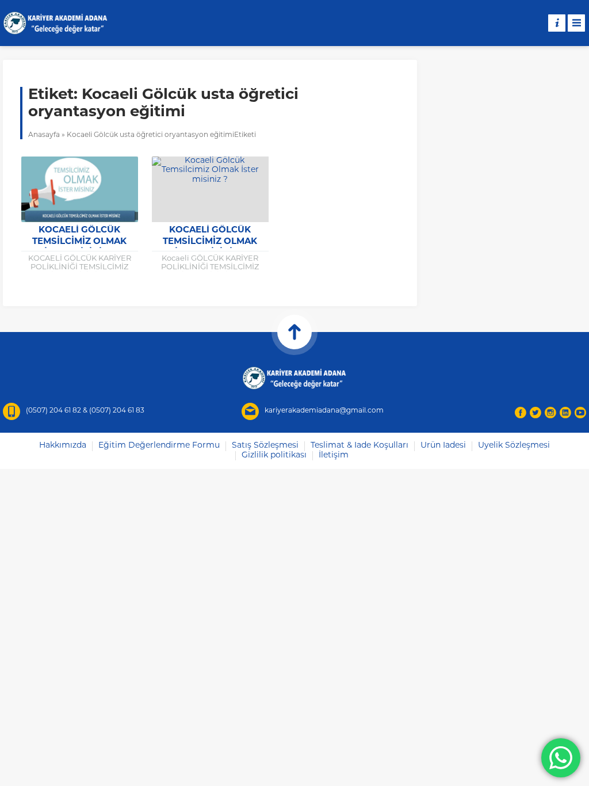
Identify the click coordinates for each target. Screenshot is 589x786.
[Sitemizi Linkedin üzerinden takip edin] (565, 412)
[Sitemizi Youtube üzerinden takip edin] (580, 412)
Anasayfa (44, 135)
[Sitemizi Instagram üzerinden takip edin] (550, 412)
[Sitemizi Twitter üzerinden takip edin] (535, 412)
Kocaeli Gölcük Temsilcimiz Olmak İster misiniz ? (79, 242)
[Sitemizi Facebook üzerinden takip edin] (520, 412)
